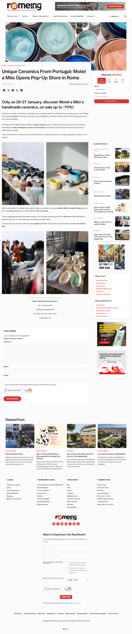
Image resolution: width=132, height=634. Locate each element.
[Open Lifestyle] (94, 16)
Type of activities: (100, 93)
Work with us (70, 613)
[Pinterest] (66, 523)
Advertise (41, 613)
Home (4, 65)
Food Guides (99, 218)
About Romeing (30, 613)
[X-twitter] (57, 523)
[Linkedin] (61, 523)
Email (6, 375)
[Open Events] (28, 16)
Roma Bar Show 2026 (102, 196)
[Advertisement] (111, 125)
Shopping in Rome (19, 65)
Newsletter (51, 613)
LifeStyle (10, 65)
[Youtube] (74, 523)
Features (98, 163)
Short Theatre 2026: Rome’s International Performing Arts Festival (103, 209)
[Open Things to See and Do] (49, 16)
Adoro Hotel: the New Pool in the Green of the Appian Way (103, 237)
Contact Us (18, 613)
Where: (96, 86)
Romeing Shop (82, 613)
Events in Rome (100, 192)
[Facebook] (53, 523)
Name (6, 366)
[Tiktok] (78, 523)
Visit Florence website (97, 613)
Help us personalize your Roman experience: (53, 562)
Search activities (110, 101)
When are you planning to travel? (53, 578)
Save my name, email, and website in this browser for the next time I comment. (31, 384)
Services (60, 613)
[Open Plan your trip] (18, 16)
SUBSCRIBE (66, 597)
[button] (4, 90)
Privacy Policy (77, 603)
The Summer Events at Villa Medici (112, 454)
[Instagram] (70, 523)
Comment (8, 342)
